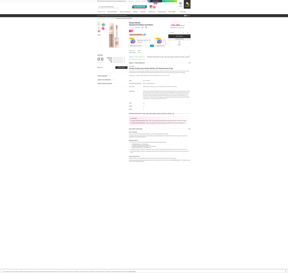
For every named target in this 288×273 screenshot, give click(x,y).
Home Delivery (133, 142)
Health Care (151, 11)
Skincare (143, 11)
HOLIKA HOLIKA (134, 23)
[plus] (188, 32)
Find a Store (137, 1)
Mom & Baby (172, 11)
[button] (187, 4)
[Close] (285, 271)
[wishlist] (142, 27)
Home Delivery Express (135, 149)
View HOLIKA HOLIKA (105, 83)
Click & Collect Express (135, 151)
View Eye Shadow (104, 80)
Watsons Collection (125, 11)
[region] (144, 271)
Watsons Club (101, 11)
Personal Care (162, 11)
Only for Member (112, 11)
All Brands (183, 11)
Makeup (135, 11)
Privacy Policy (132, 271)
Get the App (130, 1)
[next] (165, 42)
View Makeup (103, 76)
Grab (152, 45)
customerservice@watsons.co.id (137, 161)
